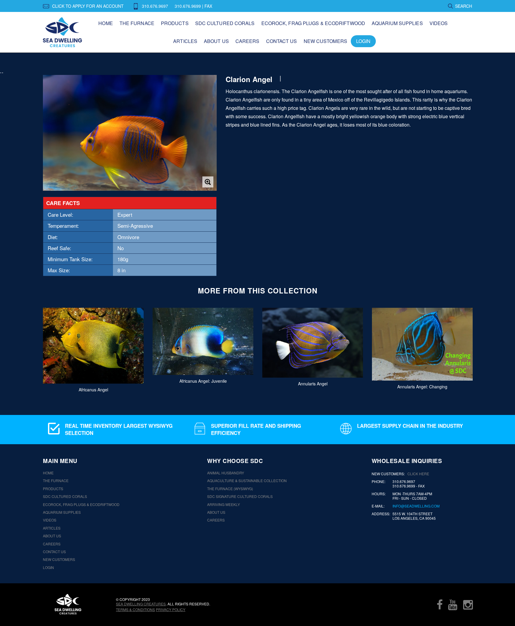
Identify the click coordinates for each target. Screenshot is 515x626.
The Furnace (137, 23)
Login (363, 41)
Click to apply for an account (88, 6)
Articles (185, 41)
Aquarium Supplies (397, 23)
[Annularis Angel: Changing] (422, 344)
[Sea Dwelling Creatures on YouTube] (452, 604)
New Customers (325, 41)
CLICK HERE (418, 473)
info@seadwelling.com (416, 506)
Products (175, 23)
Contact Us (281, 41)
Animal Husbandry (225, 473)
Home (105, 23)
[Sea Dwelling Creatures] (68, 604)
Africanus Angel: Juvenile (203, 381)
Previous (33, 347)
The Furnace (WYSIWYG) (230, 489)
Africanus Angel (93, 389)
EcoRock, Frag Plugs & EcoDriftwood (313, 23)
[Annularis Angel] (312, 343)
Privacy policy (170, 609)
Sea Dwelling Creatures (141, 603)
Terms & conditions (135, 609)
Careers (247, 41)
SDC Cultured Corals (225, 23)
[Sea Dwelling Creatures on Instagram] (468, 604)
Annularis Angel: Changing (422, 386)
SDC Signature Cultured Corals (240, 496)
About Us (216, 41)
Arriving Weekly (223, 504)
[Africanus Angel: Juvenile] (203, 341)
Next (481, 347)
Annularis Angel (313, 383)
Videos (438, 23)
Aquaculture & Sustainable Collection (247, 481)
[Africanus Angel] (93, 346)
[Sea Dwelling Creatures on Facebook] (439, 604)
